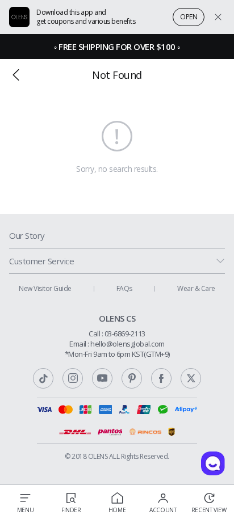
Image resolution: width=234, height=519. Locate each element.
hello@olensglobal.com (127, 344)
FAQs (124, 288)
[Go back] (16, 75)
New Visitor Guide (45, 288)
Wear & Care (196, 288)
